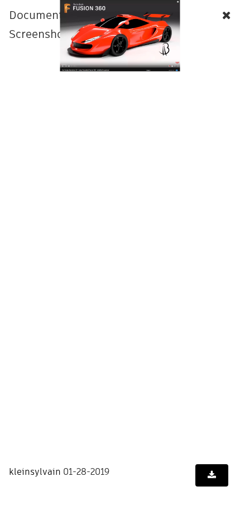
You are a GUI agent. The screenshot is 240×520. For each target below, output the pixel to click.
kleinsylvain (35, 471)
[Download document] (211, 475)
